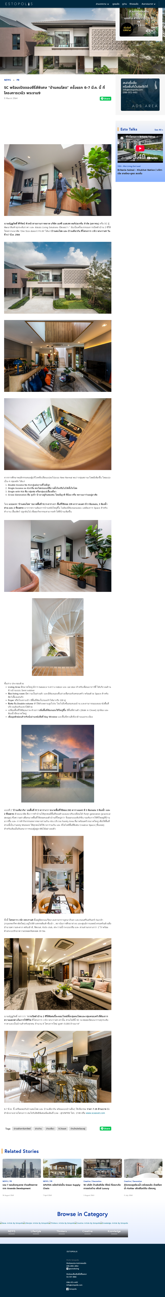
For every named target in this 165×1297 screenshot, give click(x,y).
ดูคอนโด (115, 3)
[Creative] (87, 1223)
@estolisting (74, 1268)
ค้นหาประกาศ (148, 3)
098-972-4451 (72, 1282)
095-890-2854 (72, 1266)
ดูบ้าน (124, 3)
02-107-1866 (71, 1277)
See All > (159, 129)
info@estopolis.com (74, 1285)
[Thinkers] (62, 1223)
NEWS (7, 79)
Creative (87, 1231)
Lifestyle (36, 1231)
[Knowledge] (114, 1223)
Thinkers (62, 1231)
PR (18, 79)
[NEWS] (11, 1223)
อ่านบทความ (101, 3)
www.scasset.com (95, 1113)
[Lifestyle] (36, 1223)
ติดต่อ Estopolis (72, 1260)
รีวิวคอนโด (134, 3)
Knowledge (114, 1231)
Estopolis (73, 1289)
